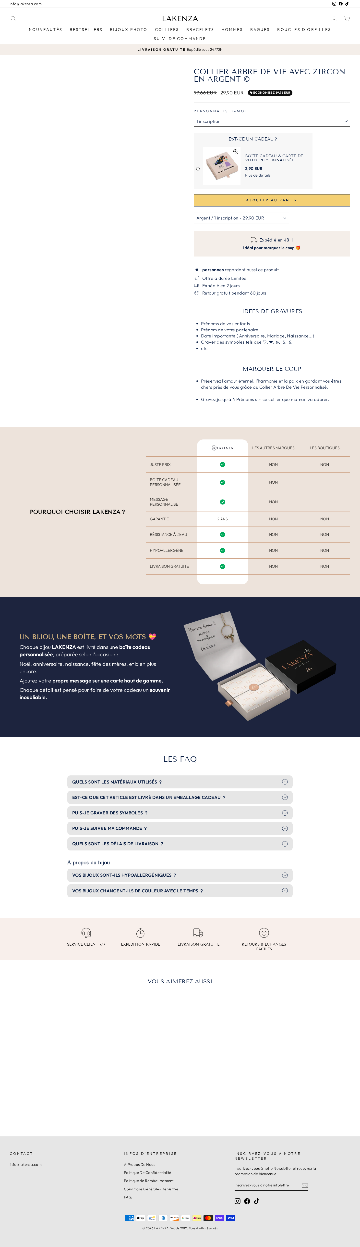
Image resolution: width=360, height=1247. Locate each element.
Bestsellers (86, 29)
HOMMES (232, 29)
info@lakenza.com (26, 3)
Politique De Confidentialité (147, 1172)
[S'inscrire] (305, 1185)
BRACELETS (200, 29)
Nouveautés (45, 29)
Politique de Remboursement (149, 1180)
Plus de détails (258, 175)
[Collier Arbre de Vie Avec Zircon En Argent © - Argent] (47, 1101)
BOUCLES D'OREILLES (304, 29)
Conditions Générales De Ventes (151, 1189)
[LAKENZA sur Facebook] (247, 1201)
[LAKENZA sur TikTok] (257, 1201)
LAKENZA (180, 18)
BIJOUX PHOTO (128, 29)
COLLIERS (167, 29)
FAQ (128, 1197)
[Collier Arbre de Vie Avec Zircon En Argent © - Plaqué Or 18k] (53, 1101)
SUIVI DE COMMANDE (180, 38)
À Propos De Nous (139, 1164)
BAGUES (260, 29)
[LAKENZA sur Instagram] (237, 1201)
